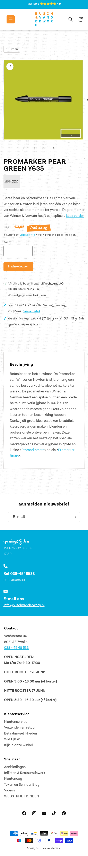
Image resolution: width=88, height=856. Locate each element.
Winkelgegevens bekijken (27, 295)
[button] (8, 19)
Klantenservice (15, 722)
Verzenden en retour (20, 727)
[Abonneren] (75, 517)
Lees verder (75, 216)
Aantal (8, 242)
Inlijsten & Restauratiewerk (24, 773)
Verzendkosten (27, 235)
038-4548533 (22, 573)
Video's (9, 790)
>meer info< (31, 311)
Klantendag (13, 779)
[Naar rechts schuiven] (53, 147)
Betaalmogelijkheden (20, 733)
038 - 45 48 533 (16, 648)
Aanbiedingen (15, 767)
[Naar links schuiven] (34, 147)
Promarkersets (32, 450)
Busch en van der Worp (48, 848)
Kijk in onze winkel (18, 745)
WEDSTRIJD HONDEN (21, 796)
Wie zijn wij (12, 739)
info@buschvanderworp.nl (24, 605)
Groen (13, 49)
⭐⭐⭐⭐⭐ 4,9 (50, 4)
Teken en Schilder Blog (21, 785)
